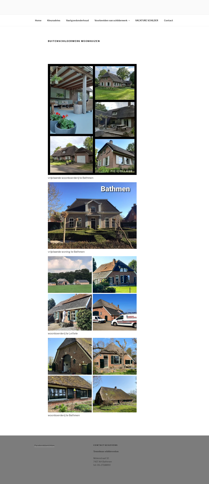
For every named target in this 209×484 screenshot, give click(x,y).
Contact (168, 20)
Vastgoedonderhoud (77, 20)
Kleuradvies (53, 20)
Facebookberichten (44, 445)
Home (38, 20)
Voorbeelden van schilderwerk (111, 20)
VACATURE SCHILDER (146, 20)
